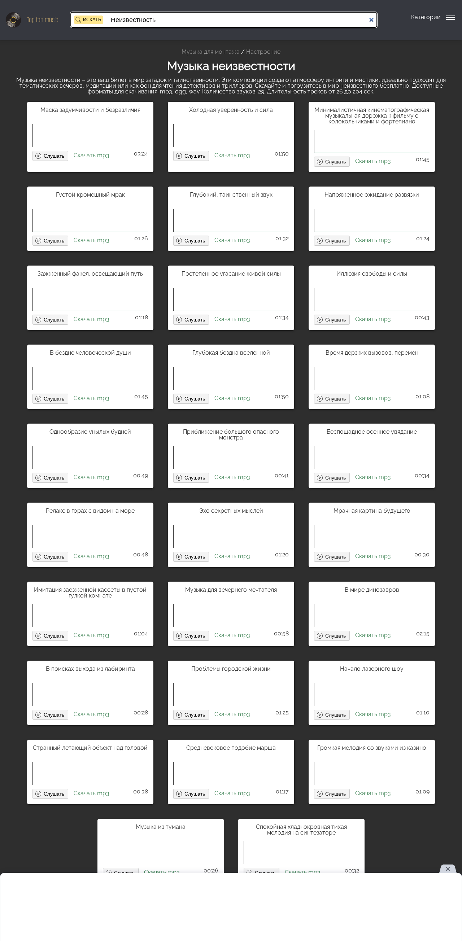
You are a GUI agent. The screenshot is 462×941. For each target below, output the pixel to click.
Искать (92, 19)
